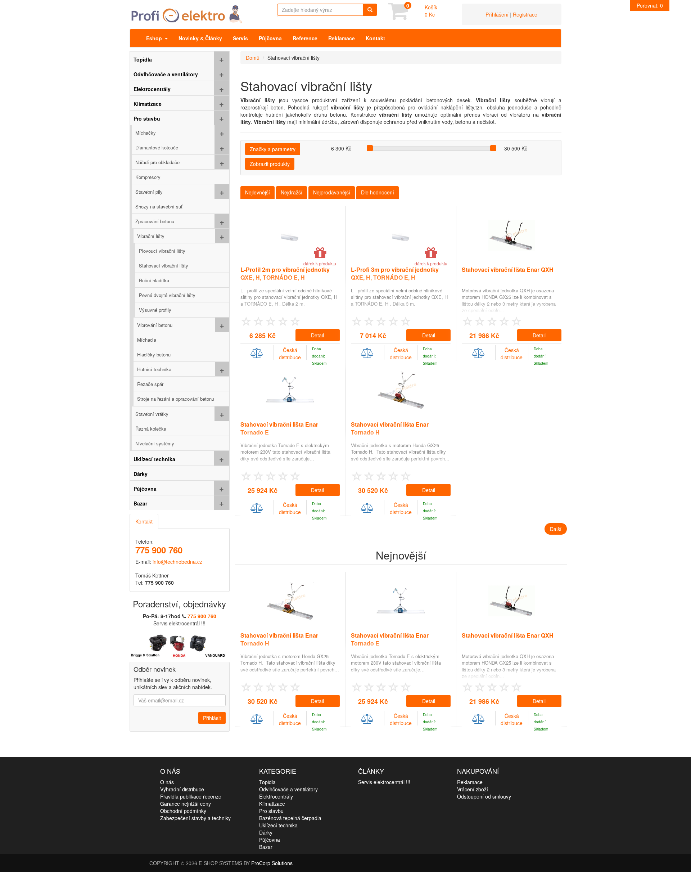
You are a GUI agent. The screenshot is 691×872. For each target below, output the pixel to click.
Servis (240, 38)
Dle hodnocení (377, 192)
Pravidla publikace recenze (190, 796)
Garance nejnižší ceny (185, 803)
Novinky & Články (200, 38)
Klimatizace (272, 803)
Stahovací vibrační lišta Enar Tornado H (390, 428)
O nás (167, 782)
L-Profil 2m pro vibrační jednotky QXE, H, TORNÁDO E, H (285, 273)
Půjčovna (270, 38)
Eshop (155, 38)
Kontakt (375, 38)
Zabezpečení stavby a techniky (195, 818)
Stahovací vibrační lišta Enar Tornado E (279, 428)
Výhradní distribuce (182, 789)
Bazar (265, 846)
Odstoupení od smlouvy (484, 796)
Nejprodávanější (331, 192)
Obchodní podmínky (183, 810)
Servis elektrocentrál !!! (384, 782)
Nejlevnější (257, 192)
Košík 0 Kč (431, 11)
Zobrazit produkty (270, 163)
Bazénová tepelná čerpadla (290, 818)
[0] (398, 16)
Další (555, 528)
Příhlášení (497, 14)
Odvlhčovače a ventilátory (288, 789)
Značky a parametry (272, 149)
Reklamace (341, 38)
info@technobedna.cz (177, 561)
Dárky (265, 832)
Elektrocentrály (276, 796)
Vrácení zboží (472, 789)
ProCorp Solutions (272, 863)
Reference (305, 38)
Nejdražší (291, 192)
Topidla (267, 782)
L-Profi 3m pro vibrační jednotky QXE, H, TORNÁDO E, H (395, 273)
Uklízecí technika (278, 825)
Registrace (525, 14)
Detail (317, 335)
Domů (252, 57)
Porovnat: (650, 5)
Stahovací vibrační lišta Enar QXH (508, 269)
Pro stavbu (271, 810)
